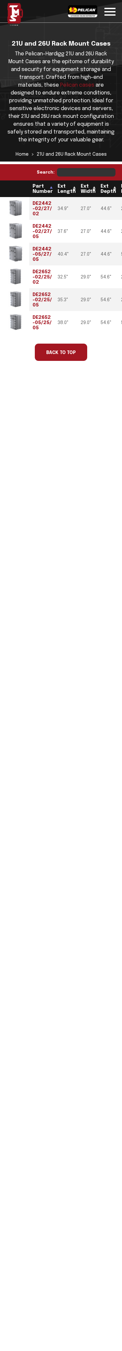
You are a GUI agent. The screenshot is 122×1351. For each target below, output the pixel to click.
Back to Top (61, 352)
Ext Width (88, 189)
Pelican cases (77, 85)
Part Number (43, 189)
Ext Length (67, 189)
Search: (46, 172)
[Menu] (109, 10)
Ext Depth (108, 189)
